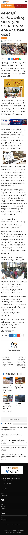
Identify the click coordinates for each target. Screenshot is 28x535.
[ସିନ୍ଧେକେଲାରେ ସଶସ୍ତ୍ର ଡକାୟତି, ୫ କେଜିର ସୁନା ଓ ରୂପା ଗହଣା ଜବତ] (8, 398)
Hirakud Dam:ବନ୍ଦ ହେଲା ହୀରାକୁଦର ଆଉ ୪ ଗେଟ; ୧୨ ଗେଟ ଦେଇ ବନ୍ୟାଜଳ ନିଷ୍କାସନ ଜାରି (14, 428)
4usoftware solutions (17, 532)
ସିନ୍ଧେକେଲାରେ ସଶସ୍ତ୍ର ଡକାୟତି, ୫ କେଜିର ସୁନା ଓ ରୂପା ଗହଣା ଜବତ (13, 448)
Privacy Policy (4, 495)
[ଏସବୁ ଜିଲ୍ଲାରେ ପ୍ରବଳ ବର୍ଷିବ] (20, 398)
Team (2, 493)
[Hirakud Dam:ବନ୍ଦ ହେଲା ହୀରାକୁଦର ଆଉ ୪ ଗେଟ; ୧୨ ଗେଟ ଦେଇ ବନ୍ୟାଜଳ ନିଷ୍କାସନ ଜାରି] (8, 380)
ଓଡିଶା (3, 38)
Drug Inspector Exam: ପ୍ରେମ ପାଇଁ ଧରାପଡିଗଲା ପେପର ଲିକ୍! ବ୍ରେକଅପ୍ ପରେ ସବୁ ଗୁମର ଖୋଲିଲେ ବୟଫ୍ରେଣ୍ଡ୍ (13, 441)
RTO (13, 331)
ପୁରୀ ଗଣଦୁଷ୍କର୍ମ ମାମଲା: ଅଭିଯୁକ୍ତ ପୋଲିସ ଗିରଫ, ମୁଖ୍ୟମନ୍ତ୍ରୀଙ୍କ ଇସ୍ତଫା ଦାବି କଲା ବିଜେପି (21, 363)
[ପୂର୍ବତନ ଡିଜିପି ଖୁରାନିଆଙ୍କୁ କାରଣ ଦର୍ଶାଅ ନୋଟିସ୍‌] (20, 380)
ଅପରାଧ (4, 395)
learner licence (8, 331)
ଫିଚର (6, 38)
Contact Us (3, 508)
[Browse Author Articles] (14, 345)
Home (2, 504)
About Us (3, 506)
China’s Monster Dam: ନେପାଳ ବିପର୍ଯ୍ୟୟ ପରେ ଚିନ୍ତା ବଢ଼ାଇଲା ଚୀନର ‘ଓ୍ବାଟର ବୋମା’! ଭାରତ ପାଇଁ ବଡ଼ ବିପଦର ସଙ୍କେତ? (13, 456)
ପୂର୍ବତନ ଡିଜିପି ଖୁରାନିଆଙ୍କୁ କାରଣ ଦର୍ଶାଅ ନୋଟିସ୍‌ (11, 435)
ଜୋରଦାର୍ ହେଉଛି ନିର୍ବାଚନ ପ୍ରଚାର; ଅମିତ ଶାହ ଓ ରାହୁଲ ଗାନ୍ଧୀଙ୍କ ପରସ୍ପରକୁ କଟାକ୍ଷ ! (8, 362)
